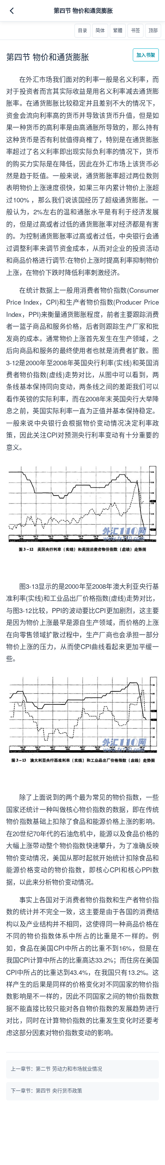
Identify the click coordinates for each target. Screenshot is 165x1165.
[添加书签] (135, 31)
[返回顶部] (153, 31)
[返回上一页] (13, 10)
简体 (100, 30)
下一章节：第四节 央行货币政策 (46, 1090)
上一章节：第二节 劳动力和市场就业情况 (56, 1068)
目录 (82, 30)
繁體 (117, 30)
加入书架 (146, 54)
